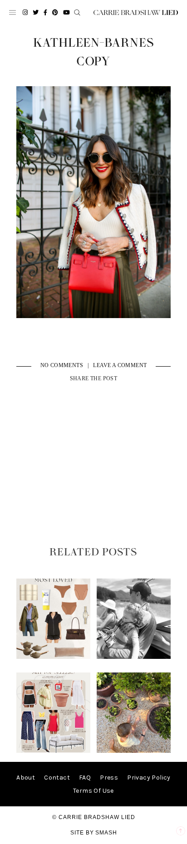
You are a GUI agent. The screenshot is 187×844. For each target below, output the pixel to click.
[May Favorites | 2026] (53, 751)
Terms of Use (93, 791)
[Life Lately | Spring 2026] (134, 751)
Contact (57, 777)
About (25, 777)
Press (109, 777)
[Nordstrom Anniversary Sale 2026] (53, 657)
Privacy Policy (149, 777)
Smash (106, 832)
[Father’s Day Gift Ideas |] (134, 657)
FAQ (85, 777)
